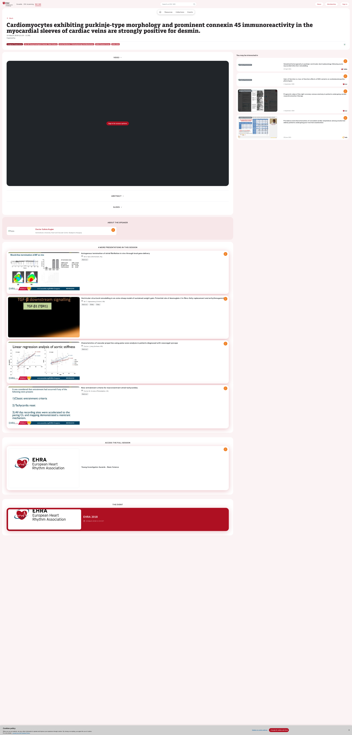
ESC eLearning (29, 4)
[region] (176, 730)
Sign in (344, 4)
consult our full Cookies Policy (21, 733)
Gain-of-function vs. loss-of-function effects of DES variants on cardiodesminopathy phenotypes (314, 80)
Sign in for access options (117, 123)
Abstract (85, 259)
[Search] (194, 4)
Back (11, 18)
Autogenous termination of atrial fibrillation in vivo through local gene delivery (115, 253)
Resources (168, 12)
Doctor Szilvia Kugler (44, 229)
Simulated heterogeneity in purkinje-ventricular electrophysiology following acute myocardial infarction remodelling (313, 65)
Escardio (19, 4)
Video (98, 304)
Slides (92, 304)
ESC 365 (38, 4)
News (319, 4)
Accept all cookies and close (279, 730)
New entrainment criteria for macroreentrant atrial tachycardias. (109, 388)
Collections (180, 12)
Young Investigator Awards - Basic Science (100, 467)
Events (190, 12)
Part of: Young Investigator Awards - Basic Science (40, 44)
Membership (331, 4)
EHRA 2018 (90, 516)
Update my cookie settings (259, 730)
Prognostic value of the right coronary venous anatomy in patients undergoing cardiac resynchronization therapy (315, 95)
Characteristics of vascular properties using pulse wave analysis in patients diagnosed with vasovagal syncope (129, 343)
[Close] (349, 730)
